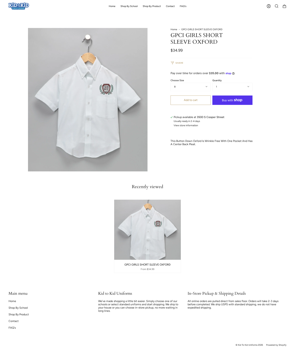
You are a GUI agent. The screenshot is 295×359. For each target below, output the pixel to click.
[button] (129, 6)
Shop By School (18, 307)
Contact (14, 321)
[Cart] (284, 6)
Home (174, 29)
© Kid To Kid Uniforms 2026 (249, 345)
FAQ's (12, 327)
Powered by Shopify (276, 345)
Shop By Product (19, 314)
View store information (186, 125)
